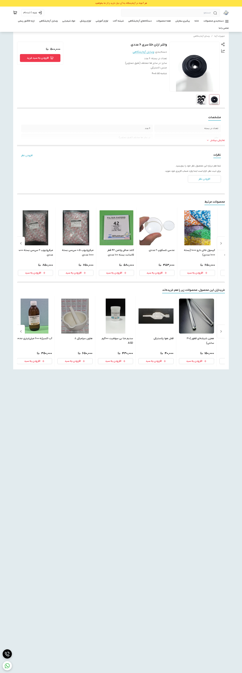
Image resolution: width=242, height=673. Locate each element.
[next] (21, 243)
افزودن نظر (27, 155)
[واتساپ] (7, 665)
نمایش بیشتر (217, 140)
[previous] (221, 243)
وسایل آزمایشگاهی (201, 36)
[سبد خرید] (15, 13)
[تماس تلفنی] (7, 654)
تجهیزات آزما (219, 36)
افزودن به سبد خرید (38, 58)
